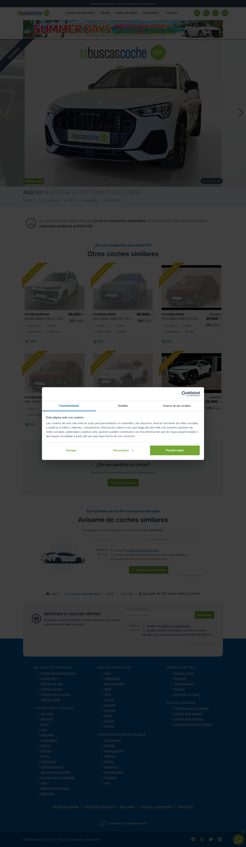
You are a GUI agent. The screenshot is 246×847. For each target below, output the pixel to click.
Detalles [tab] (123, 405)
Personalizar (121, 450)
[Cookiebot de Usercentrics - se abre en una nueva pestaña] (184, 394)
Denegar (71, 450)
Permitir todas (175, 450)
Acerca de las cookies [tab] (177, 405)
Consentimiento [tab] (69, 405)
